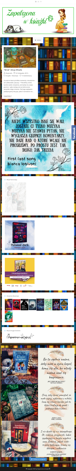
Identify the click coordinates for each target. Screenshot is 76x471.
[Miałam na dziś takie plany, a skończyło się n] (56, 439)
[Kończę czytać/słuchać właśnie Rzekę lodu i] (56, 402)
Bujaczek (9, 73)
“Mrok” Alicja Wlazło (13, 70)
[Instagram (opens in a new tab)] (38, 2)
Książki (8, 76)
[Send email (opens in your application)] (40, 2)
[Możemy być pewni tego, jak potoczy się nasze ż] (19, 439)
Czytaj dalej (7, 96)
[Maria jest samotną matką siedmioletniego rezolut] (19, 366)
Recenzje (15, 76)
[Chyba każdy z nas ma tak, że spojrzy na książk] (19, 402)
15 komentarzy (27, 76)
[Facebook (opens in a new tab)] (36, 2)
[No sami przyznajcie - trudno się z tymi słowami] (56, 366)
